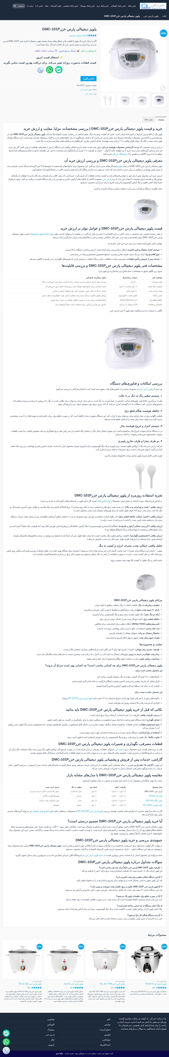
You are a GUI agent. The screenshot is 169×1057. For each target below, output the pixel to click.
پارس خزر (89, 94)
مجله (46, 6)
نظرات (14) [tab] (149, 120)
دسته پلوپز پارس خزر (94, 855)
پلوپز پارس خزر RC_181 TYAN (112, 984)
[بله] (6, 1033)
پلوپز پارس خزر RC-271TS (80, 698)
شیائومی (51, 1019)
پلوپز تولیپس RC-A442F (152, 805)
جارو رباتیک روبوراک (87, 6)
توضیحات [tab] (161, 120)
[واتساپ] (6, 1042)
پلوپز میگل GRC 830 (154, 800)
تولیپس (107, 1024)
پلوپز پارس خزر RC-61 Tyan (30, 984)
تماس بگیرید (88, 78)
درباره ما (30, 6)
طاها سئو (59, 1053)
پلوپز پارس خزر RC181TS (155, 984)
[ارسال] (15, 6)
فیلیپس (107, 1035)
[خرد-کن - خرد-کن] (153, 6)
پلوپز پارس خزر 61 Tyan (73, 984)
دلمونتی (51, 1045)
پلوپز (120, 166)
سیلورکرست (105, 1029)
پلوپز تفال (49, 234)
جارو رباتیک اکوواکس (118, 6)
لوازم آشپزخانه (55, 6)
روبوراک (51, 1029)
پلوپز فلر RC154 (155, 796)
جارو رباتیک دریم (103, 6)
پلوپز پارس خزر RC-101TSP (90, 811)
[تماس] (6, 1050)
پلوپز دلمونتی (38, 811)
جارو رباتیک (132, 6)
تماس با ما (39, 6)
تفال (53, 1040)
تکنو (109, 1019)
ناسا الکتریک (105, 1045)
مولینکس (106, 1040)
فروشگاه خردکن (119, 154)
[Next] (103, 58)
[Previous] (161, 58)
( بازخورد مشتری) (77, 35)
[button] (162, 88)
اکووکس (51, 1024)
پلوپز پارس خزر (151, 16)
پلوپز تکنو (50, 811)
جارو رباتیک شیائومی (70, 6)
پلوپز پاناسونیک (36, 234)
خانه (164, 16)
